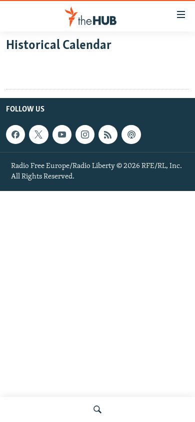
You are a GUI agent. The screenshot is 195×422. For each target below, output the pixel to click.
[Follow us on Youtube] (62, 134)
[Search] (97, 409)
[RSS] (108, 134)
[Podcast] (131, 134)
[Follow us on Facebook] (15, 134)
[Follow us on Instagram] (85, 134)
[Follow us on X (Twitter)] (38, 134)
